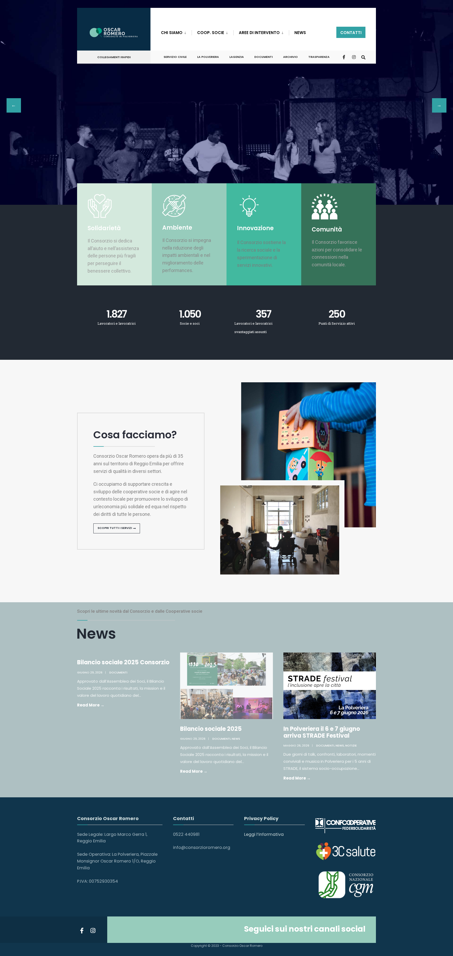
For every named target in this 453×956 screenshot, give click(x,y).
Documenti (118, 672)
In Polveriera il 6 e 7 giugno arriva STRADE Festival (321, 732)
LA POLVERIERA (208, 57)
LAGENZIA (236, 57)
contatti (351, 32)
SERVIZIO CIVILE (175, 57)
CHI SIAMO (171, 32)
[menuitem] (176, 32)
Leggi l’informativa (264, 834)
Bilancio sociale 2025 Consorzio (123, 662)
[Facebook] (344, 56)
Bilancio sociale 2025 (211, 729)
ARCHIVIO (290, 57)
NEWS (300, 32)
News (236, 739)
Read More (101, 704)
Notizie (351, 745)
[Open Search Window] (363, 56)
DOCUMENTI (263, 57)
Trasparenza (319, 57)
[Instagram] (354, 56)
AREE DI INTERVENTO (259, 32)
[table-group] (226, 106)
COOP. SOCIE (210, 32)
